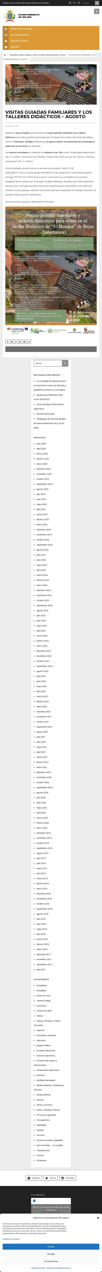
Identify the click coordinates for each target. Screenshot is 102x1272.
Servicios (41, 1135)
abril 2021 (41, 752)
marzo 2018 (42, 939)
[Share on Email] (29, 342)
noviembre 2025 (44, 474)
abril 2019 (41, 873)
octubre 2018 (43, 903)
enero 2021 (42, 767)
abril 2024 (41, 570)
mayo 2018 (42, 929)
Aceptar (51, 1247)
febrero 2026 (43, 458)
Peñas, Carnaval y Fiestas (48, 1109)
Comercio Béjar (44, 1000)
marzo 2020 (42, 817)
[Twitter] (74, 3)
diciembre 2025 (44, 468)
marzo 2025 (42, 514)
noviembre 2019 (44, 838)
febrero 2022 (43, 701)
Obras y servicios (44, 1104)
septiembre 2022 (45, 666)
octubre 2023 (43, 600)
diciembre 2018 (44, 893)
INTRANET (15, 47)
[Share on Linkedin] (20, 342)
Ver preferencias (51, 1261)
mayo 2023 (42, 625)
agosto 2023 (42, 610)
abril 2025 (41, 509)
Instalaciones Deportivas (48, 1070)
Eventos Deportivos (46, 1055)
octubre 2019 (43, 843)
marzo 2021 (42, 757)
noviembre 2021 (44, 716)
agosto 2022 (42, 671)
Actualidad (14, 55)
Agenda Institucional (21, 29)
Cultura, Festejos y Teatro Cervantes (32, 55)
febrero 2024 (43, 580)
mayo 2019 (42, 868)
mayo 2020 (42, 807)
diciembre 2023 (44, 590)
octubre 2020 (43, 782)
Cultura (40, 1015)
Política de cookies (38, 1268)
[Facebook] (70, 3)
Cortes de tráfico (44, 1010)
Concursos (41, 1005)
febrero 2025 (43, 519)
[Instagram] (79, 3)
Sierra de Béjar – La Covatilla (50, 1145)
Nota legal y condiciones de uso (59, 1268)
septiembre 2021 (45, 726)
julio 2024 (41, 554)
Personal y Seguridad (46, 1115)
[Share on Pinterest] (24, 342)
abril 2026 (41, 448)
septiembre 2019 (45, 848)
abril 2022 (41, 691)
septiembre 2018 (45, 908)
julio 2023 (41, 615)
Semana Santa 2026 (46, 413)
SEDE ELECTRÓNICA (19, 41)
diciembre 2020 (44, 772)
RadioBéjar (42, 1125)
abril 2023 (41, 630)
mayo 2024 (42, 565)
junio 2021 (41, 742)
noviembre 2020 (44, 777)
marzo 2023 (42, 635)
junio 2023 (41, 620)
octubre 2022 (43, 661)
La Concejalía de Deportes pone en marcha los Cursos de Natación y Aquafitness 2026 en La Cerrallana (50, 385)
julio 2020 (41, 797)
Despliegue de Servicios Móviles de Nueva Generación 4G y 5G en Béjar (50, 423)
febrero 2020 (43, 822)
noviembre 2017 (44, 959)
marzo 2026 (42, 453)
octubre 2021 (43, 721)
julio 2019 (41, 858)
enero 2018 (42, 949)
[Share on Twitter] (12, 342)
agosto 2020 (42, 792)
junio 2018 (41, 924)
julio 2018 (41, 919)
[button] (98, 1218)
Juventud (40, 1075)
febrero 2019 (43, 883)
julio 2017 (41, 969)
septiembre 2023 (45, 605)
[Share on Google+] (16, 342)
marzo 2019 (42, 878)
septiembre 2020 (45, 787)
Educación (41, 1040)
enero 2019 (42, 888)
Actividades (42, 985)
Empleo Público (43, 1045)
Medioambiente (52, 55)
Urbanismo (41, 1160)
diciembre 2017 (44, 954)
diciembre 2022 (44, 651)
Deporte (40, 1030)
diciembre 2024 (44, 529)
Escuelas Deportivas (46, 1050)
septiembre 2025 (45, 484)
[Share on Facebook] (7, 342)
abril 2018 (41, 934)
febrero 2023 (43, 640)
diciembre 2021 (44, 711)
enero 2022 (42, 706)
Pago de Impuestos (20, 35)
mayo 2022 (42, 686)
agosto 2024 (42, 549)
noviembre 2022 (44, 656)
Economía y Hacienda (46, 1035)
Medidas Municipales (46, 1080)
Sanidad (40, 1130)
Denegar (51, 1254)
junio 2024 (41, 559)
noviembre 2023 (44, 595)
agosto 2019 (42, 853)
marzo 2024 (42, 575)
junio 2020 (41, 802)
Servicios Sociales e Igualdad (50, 1140)
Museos (40, 1099)
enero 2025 (42, 524)
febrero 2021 (43, 762)
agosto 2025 (42, 489)
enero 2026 (42, 463)
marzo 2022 (42, 696)
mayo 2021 (42, 747)
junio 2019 (41, 863)
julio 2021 (41, 736)
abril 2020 (41, 812)
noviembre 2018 (44, 898)
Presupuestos (43, 1120)
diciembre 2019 (44, 833)
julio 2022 (41, 676)
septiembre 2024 (45, 544)
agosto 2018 (42, 913)
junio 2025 (41, 499)
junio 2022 (41, 681)
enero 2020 (42, 827)
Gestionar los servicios (11, 1239)
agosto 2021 (42, 731)
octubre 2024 (43, 539)
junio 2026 (41, 443)
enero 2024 (42, 585)
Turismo (62, 55)
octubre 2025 (43, 479)
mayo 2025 (42, 504)
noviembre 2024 (44, 534)
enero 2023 (42, 645)
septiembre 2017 (45, 964)
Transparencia (43, 1150)
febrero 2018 (43, 944)
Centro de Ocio (43, 995)
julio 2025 (41, 494)
